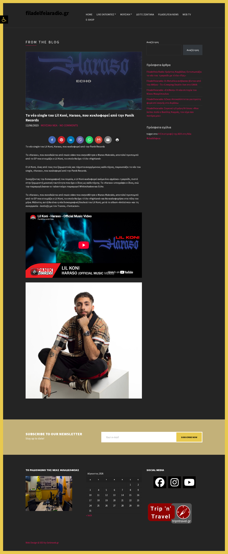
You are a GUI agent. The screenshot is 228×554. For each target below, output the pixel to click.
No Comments (69, 125)
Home (89, 14)
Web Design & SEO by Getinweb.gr (42, 542)
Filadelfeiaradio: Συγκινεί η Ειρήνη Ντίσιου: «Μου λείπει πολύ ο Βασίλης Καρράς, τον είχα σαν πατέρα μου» (173, 112)
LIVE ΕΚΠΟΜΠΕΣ (105, 14)
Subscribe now (189, 437)
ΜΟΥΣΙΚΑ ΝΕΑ (49, 125)
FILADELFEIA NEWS (168, 14)
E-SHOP (90, 19)
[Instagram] (174, 482)
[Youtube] (189, 482)
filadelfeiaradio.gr (47, 13)
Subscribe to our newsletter (54, 434)
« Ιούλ (89, 515)
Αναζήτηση (153, 42)
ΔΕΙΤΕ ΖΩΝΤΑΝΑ (145, 14)
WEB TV (187, 14)
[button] (4, 19)
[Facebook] (159, 482)
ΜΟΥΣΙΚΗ (125, 14)
